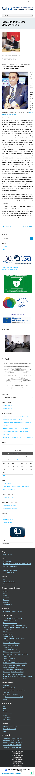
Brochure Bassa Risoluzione (10, 508)
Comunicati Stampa (9, 58)
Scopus (5, 715)
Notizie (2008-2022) (8, 408)
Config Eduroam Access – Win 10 (14, 697)
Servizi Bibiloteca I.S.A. (9, 729)
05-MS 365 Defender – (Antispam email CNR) (15, 627)
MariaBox (5, 595)
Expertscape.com (7, 522)
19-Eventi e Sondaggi (9, 658)
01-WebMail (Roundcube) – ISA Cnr (12, 618)
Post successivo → (28, 226)
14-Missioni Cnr (7, 647)
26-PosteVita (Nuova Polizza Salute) (13, 674)
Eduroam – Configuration (11, 694)
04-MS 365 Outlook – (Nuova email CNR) (14, 625)
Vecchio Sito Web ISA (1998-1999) (12, 738)
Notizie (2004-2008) (8, 405)
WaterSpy (6, 597)
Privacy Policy (6, 543)
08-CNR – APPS (7, 634)
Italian (4, 249)
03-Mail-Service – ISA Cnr (10, 623)
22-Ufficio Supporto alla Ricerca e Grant (14, 665)
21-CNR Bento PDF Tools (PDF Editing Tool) (15, 663)
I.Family (5, 591)
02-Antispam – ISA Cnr (9, 620)
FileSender (6, 685)
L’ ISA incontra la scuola (9, 497)
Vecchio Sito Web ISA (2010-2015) (12, 747)
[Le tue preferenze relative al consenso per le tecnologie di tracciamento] (32, 773)
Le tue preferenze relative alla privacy (19, 770)
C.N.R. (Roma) (7, 483)
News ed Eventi (12, 59)
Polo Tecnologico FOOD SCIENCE (12, 611)
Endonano (6, 600)
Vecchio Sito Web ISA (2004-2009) (12, 745)
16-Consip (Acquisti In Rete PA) (11, 652)
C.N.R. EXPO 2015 (8, 572)
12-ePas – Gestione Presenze (11, 643)
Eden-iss (5, 602)
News (5, 59)
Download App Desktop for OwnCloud (15, 690)
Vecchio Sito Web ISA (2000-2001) (12, 740)
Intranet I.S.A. (7, 699)
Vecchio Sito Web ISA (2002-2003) (12, 742)
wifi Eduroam (6, 692)
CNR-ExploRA (7, 719)
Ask (4, 706)
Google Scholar (7, 713)
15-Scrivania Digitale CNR (10, 649)
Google (5, 711)
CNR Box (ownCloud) (9, 688)
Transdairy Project (8, 604)
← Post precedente (7, 226)
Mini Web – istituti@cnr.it (9, 489)
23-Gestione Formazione (10, 667)
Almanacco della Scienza (10, 570)
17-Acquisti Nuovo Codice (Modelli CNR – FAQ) (16, 654)
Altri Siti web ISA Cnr (8, 519)
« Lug (3, 475)
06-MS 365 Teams (8, 629)
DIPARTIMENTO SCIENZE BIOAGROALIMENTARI (16, 486)
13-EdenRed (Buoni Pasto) (10, 645)
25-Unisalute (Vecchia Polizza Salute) (13, 672)
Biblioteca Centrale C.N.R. (10, 726)
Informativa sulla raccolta (11, 774)
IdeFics (5, 593)
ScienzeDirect (7, 717)
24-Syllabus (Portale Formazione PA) (13, 669)
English (5, 246)
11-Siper (5, 640)
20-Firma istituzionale (9, 660)
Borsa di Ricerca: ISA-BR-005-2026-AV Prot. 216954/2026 (18, 437)
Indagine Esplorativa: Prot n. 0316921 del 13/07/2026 (16, 428)
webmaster (8, 55)
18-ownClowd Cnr (8, 656)
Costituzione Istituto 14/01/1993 (10, 267)
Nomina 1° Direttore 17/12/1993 (10, 269)
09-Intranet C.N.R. (8, 636)
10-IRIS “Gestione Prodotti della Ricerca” (14, 638)
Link (4, 516)
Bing (4, 708)
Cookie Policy (17, 757)
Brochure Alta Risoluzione (9, 505)
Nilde (4, 731)
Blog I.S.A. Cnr (7, 554)
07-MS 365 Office (8, 632)
